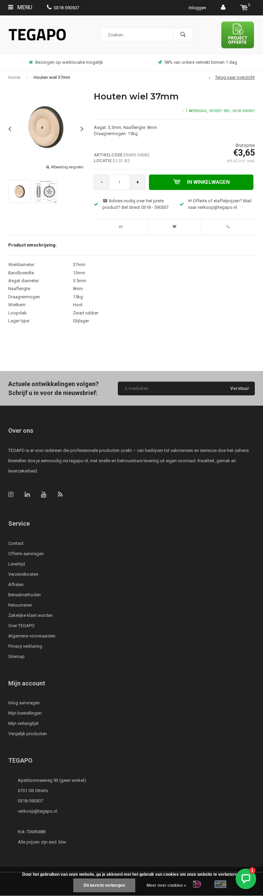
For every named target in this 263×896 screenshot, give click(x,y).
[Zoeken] (183, 34)
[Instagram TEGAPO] (10, 494)
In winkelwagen (208, 182)
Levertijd (16, 563)
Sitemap (16, 656)
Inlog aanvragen (24, 702)
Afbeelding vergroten (67, 167)
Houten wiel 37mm (52, 77)
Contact (16, 543)
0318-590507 (66, 7)
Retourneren (20, 605)
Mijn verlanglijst (23, 723)
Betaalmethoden (24, 594)
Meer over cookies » (166, 885)
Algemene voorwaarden (31, 635)
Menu (24, 7)
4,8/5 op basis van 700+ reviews (201, 62)
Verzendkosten (23, 574)
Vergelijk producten (27, 733)
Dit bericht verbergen (104, 885)
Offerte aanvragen (26, 553)
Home (14, 77)
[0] (244, 7)
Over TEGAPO (21, 625)
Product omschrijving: (32, 245)
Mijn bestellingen (25, 713)
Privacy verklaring (25, 646)
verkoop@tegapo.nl (37, 811)
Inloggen (197, 7)
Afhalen (16, 584)
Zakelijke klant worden (30, 615)
